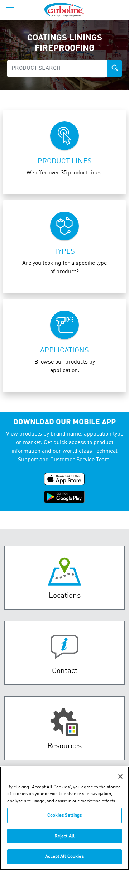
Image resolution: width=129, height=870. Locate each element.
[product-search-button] (115, 68)
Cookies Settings (64, 815)
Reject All (64, 836)
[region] (64, 818)
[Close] (120, 776)
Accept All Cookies (64, 856)
